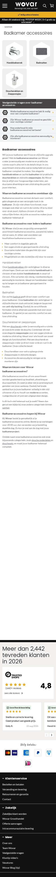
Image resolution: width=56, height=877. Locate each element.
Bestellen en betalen (13, 784)
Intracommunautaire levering (18, 828)
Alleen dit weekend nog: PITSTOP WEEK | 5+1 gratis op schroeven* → (28, 20)
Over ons (7, 843)
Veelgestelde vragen (13, 852)
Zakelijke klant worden (14, 813)
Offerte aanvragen (12, 823)
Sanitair (8, 27)
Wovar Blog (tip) (11, 867)
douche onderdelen (41, 440)
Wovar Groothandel (13, 818)
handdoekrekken (16, 267)
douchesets (7, 443)
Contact (6, 799)
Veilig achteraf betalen (29, 15)
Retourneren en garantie (15, 794)
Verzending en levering (14, 789)
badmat (17, 296)
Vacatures (7, 862)
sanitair (5, 407)
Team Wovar (9, 848)
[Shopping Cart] (52, 5)
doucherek (16, 326)
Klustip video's (10, 857)
